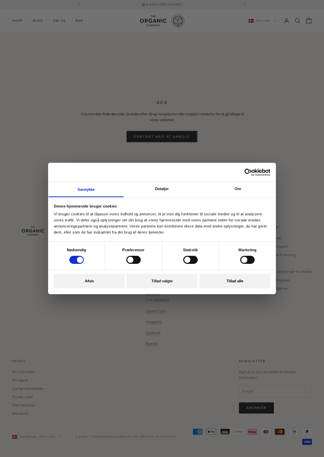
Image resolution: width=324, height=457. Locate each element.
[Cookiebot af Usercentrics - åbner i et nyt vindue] (248, 172)
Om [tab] (238, 189)
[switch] (133, 260)
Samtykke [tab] (86, 189)
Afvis (89, 281)
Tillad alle (235, 281)
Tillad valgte (162, 281)
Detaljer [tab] (162, 189)
